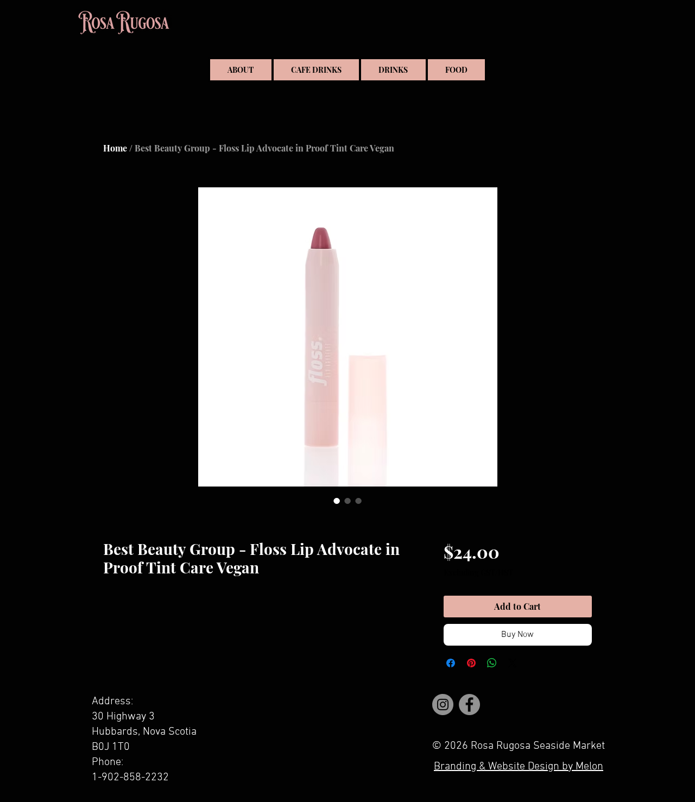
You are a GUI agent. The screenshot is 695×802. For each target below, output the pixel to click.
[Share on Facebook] (450, 663)
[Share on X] (512, 663)
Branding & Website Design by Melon (518, 766)
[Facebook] (469, 704)
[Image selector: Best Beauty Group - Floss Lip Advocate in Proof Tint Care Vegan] (336, 500)
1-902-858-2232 (130, 777)
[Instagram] (442, 704)
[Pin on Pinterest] (471, 663)
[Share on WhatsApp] (491, 663)
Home (115, 148)
